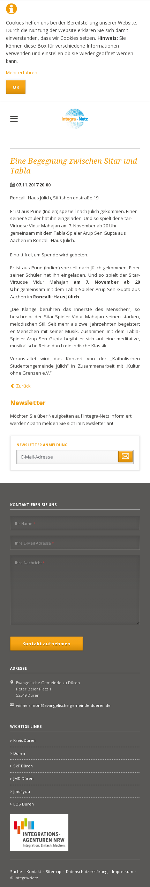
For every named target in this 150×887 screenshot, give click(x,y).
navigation (14, 119)
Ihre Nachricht (30, 562)
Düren (19, 753)
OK (16, 87)
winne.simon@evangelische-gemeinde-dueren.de (63, 705)
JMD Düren (23, 778)
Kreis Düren (24, 740)
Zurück (23, 386)
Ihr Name (25, 523)
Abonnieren (125, 456)
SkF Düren (23, 765)
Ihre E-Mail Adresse (34, 543)
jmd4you (21, 791)
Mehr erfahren (21, 72)
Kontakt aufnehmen (46, 643)
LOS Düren (23, 804)
